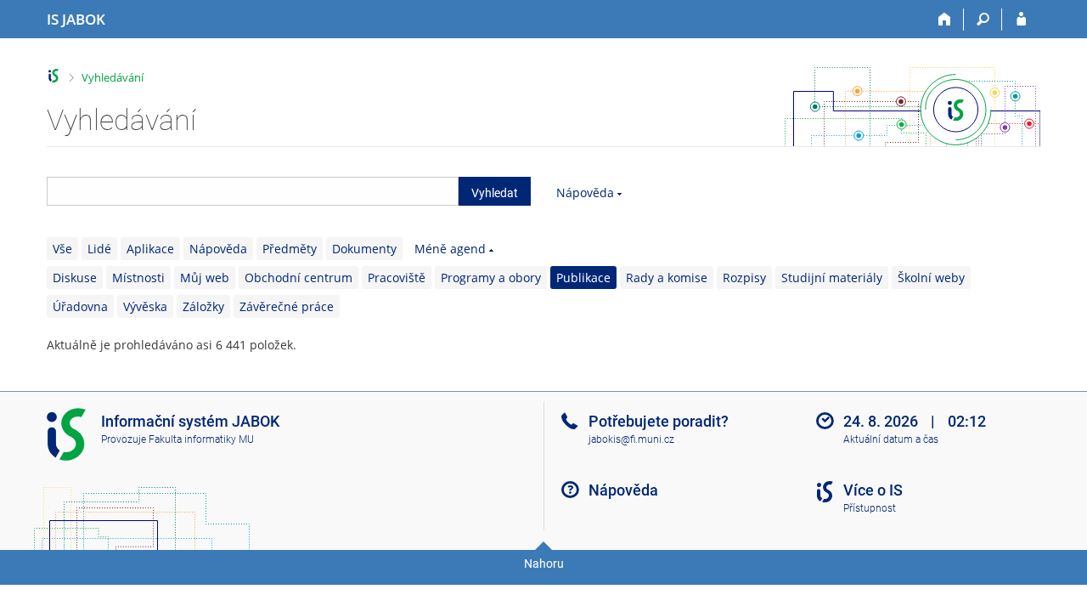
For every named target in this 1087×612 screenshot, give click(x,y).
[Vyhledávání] (983, 19)
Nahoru (544, 563)
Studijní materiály (831, 277)
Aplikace (150, 249)
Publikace (583, 277)
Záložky (203, 306)
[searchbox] (253, 191)
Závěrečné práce (286, 306)
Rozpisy (744, 277)
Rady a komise (666, 277)
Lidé (99, 249)
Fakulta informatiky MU (201, 439)
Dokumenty (364, 249)
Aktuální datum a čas (890, 439)
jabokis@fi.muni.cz (631, 439)
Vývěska (145, 306)
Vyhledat (494, 193)
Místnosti (138, 277)
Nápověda (585, 192)
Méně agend (450, 249)
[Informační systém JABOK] (54, 76)
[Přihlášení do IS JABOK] (1021, 19)
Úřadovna (80, 306)
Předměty (289, 249)
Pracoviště (396, 277)
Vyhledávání (113, 77)
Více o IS (873, 490)
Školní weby (931, 277)
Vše (62, 249)
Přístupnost (869, 508)
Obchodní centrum (298, 277)
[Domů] (945, 19)
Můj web (204, 277)
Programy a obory (491, 277)
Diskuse (75, 277)
